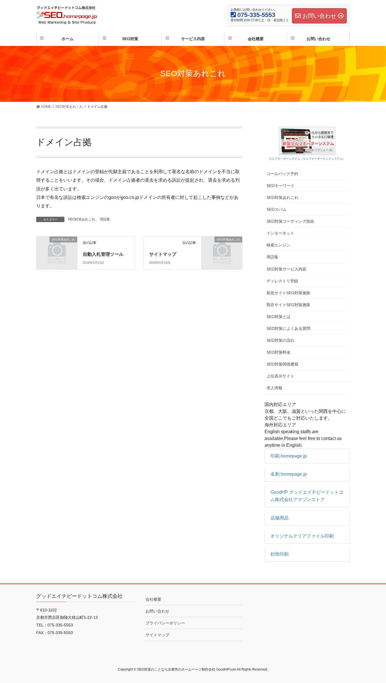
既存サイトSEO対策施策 (288, 304)
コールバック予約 (282, 173)
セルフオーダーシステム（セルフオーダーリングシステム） (307, 158)
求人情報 (274, 388)
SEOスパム (276, 209)
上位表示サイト (280, 376)
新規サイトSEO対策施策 (288, 293)
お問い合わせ (157, 611)
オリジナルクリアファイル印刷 (302, 536)
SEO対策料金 (278, 352)
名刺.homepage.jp (288, 474)
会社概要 (153, 599)
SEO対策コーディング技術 (290, 221)
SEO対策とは (278, 316)
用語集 (105, 219)
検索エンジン (278, 245)
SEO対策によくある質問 (288, 328)
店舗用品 (279, 518)
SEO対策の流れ (280, 340)
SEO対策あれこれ (81, 219)
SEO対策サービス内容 (286, 269)
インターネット (280, 233)
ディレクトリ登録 (282, 281)
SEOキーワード (280, 185)
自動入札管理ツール (103, 254)
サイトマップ (162, 254)
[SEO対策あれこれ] (56, 248)
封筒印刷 (279, 554)
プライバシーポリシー (165, 623)
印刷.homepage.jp (288, 456)
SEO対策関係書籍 (282, 364)
